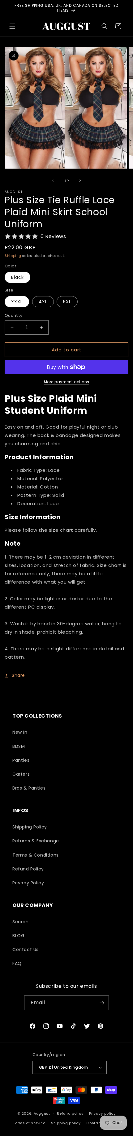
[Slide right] (80, 180)
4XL (43, 302)
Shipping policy (66, 1123)
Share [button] (18, 675)
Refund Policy (28, 869)
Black (17, 277)
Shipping (13, 256)
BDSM (18, 746)
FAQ (17, 963)
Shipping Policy (29, 827)
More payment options (66, 381)
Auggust (42, 1113)
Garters (21, 774)
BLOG (18, 936)
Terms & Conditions (35, 855)
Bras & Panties (28, 788)
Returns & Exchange (35, 841)
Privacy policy (102, 1113)
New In (20, 732)
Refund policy (70, 1113)
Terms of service (29, 1123)
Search (20, 922)
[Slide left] (53, 180)
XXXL (17, 302)
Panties (20, 760)
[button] (12, 26)
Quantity (13, 315)
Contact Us (25, 949)
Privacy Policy (28, 883)
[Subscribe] (102, 1003)
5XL (67, 302)
